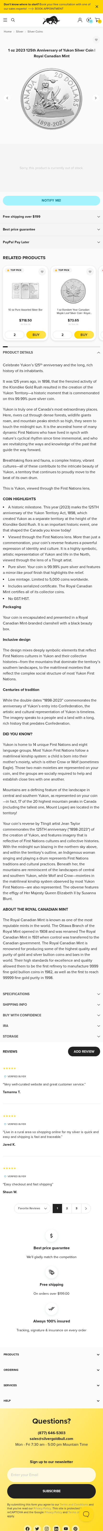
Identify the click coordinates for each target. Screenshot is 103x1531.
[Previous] (7, 98)
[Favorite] (96, 40)
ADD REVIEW (84, 1052)
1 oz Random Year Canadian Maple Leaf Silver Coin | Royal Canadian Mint (73, 311)
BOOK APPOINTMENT (49, 9)
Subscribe (52, 1491)
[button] (51, 216)
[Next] (95, 98)
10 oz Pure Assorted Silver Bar (25, 309)
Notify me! (51, 200)
